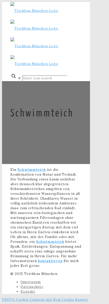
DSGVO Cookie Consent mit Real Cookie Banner (45, 299)
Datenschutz (32, 287)
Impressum (31, 282)
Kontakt (28, 291)
